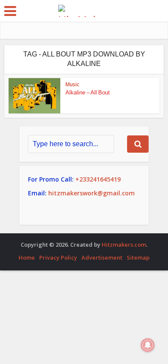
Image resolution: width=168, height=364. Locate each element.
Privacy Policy (58, 257)
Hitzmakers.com (124, 244)
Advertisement (101, 257)
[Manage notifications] (148, 345)
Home (27, 257)
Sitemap (138, 257)
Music (72, 84)
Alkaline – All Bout (87, 92)
